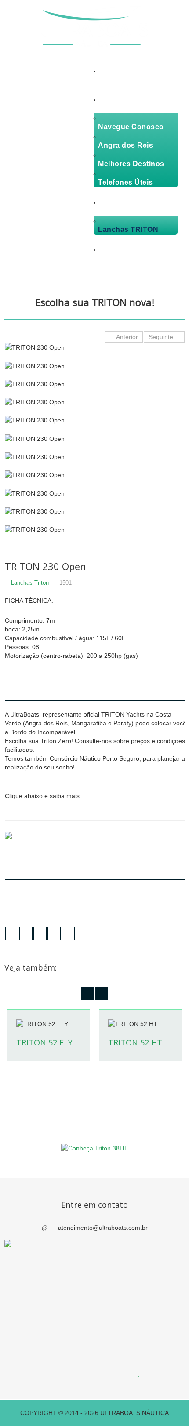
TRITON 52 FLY (44, 1042)
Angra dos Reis (125, 145)
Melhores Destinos (131, 164)
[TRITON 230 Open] (96, 347)
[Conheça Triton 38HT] (94, 1147)
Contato (111, 258)
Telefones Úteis (125, 182)
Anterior (126, 336)
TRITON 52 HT (135, 1042)
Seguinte (162, 336)
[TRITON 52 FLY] (48, 1023)
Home (107, 79)
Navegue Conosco (131, 127)
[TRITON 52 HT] (140, 1023)
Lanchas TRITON (128, 229)
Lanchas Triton (30, 583)
